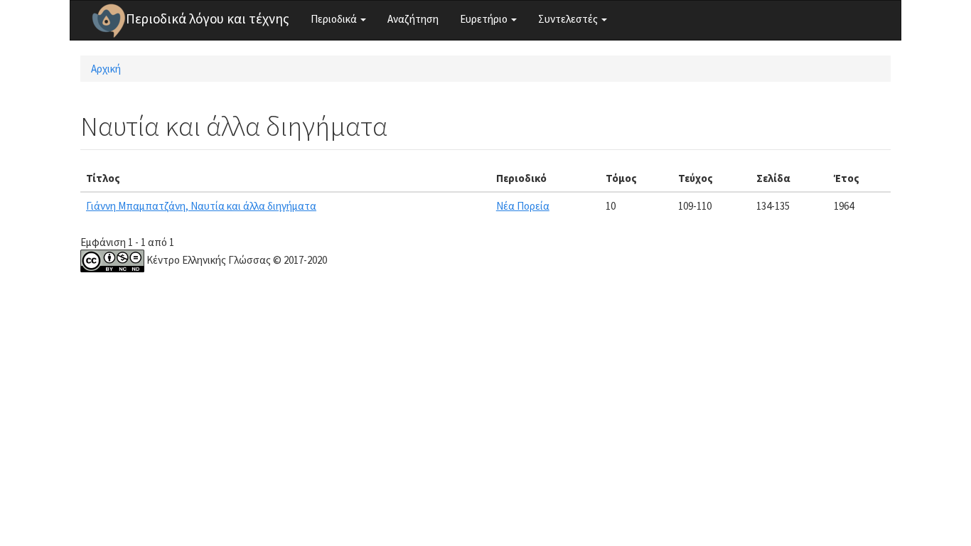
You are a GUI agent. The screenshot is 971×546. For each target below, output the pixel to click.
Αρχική (106, 68)
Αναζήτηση (413, 19)
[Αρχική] (109, 21)
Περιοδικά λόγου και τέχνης (207, 18)
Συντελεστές (569, 19)
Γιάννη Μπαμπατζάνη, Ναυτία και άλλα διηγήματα (201, 206)
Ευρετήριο (485, 19)
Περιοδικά (335, 19)
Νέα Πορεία (522, 206)
